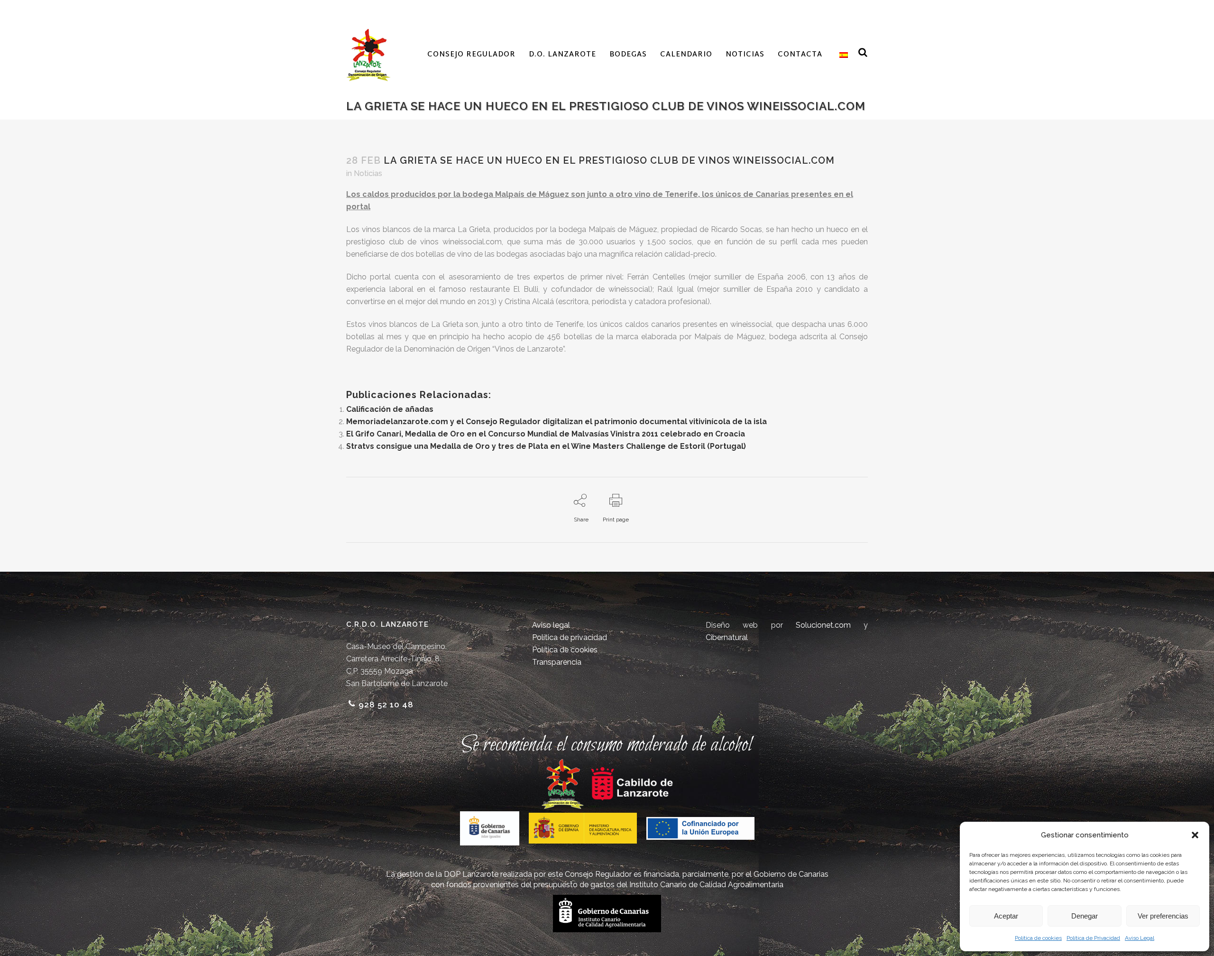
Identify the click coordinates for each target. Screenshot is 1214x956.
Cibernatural (727, 637)
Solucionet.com (823, 625)
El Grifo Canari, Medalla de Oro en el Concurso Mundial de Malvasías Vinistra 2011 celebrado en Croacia (545, 433)
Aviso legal (551, 625)
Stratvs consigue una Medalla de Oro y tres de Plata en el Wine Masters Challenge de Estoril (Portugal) (546, 446)
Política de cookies (1038, 938)
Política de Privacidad (1093, 938)
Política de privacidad (569, 637)
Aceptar (1006, 916)
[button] (1195, 835)
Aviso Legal (1139, 938)
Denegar (1084, 916)
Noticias (368, 173)
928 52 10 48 (386, 704)
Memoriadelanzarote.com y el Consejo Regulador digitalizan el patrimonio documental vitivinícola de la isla (556, 421)
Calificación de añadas (389, 409)
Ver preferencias (1163, 916)
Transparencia (556, 662)
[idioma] (842, 55)
